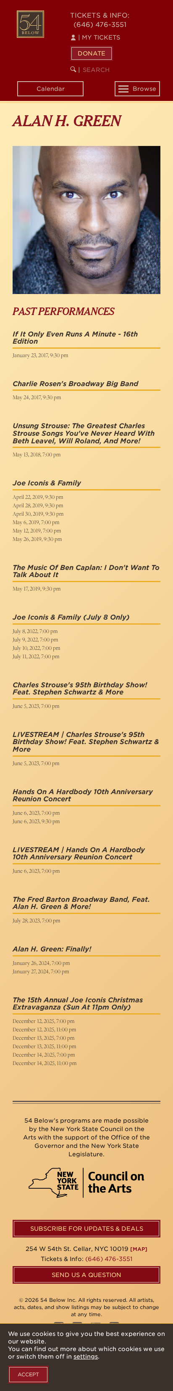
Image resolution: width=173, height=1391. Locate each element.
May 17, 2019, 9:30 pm (36, 588)
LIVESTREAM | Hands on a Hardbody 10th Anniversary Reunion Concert (79, 853)
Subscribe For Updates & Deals (86, 1228)
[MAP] (138, 1249)
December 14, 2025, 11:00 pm (44, 1063)
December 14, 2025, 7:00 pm (44, 1054)
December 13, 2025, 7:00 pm (43, 1037)
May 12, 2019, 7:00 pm (37, 530)
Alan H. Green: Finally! (52, 949)
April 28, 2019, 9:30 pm (38, 505)
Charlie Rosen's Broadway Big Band (75, 384)
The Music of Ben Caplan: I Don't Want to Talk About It (86, 571)
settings (85, 1356)
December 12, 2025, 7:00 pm (43, 1021)
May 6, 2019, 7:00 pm (36, 522)
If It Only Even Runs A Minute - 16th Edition (75, 338)
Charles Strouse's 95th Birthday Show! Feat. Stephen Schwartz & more (80, 689)
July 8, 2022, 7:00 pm (35, 631)
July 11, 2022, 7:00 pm (36, 656)
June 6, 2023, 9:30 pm (36, 821)
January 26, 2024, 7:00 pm (41, 963)
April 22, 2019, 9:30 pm (38, 497)
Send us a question (86, 1275)
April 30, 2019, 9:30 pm (38, 513)
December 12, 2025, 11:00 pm (44, 1029)
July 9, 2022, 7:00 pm (35, 639)
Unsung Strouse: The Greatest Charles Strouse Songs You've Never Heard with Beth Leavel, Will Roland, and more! (84, 433)
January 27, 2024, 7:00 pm (41, 971)
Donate (91, 53)
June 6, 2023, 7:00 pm (36, 812)
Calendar (51, 88)
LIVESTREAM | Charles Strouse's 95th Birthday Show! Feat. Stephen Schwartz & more (86, 742)
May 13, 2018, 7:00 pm (36, 454)
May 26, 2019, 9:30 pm (37, 539)
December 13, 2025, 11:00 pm (44, 1046)
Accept (28, 1374)
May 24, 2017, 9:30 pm (37, 397)
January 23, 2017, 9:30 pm (40, 355)
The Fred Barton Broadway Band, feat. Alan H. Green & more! (81, 903)
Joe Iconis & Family (47, 483)
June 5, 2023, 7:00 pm (36, 706)
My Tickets (99, 37)
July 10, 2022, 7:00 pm (36, 648)
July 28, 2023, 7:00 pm (36, 920)
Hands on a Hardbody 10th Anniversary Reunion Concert (83, 795)
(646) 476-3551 (99, 25)
